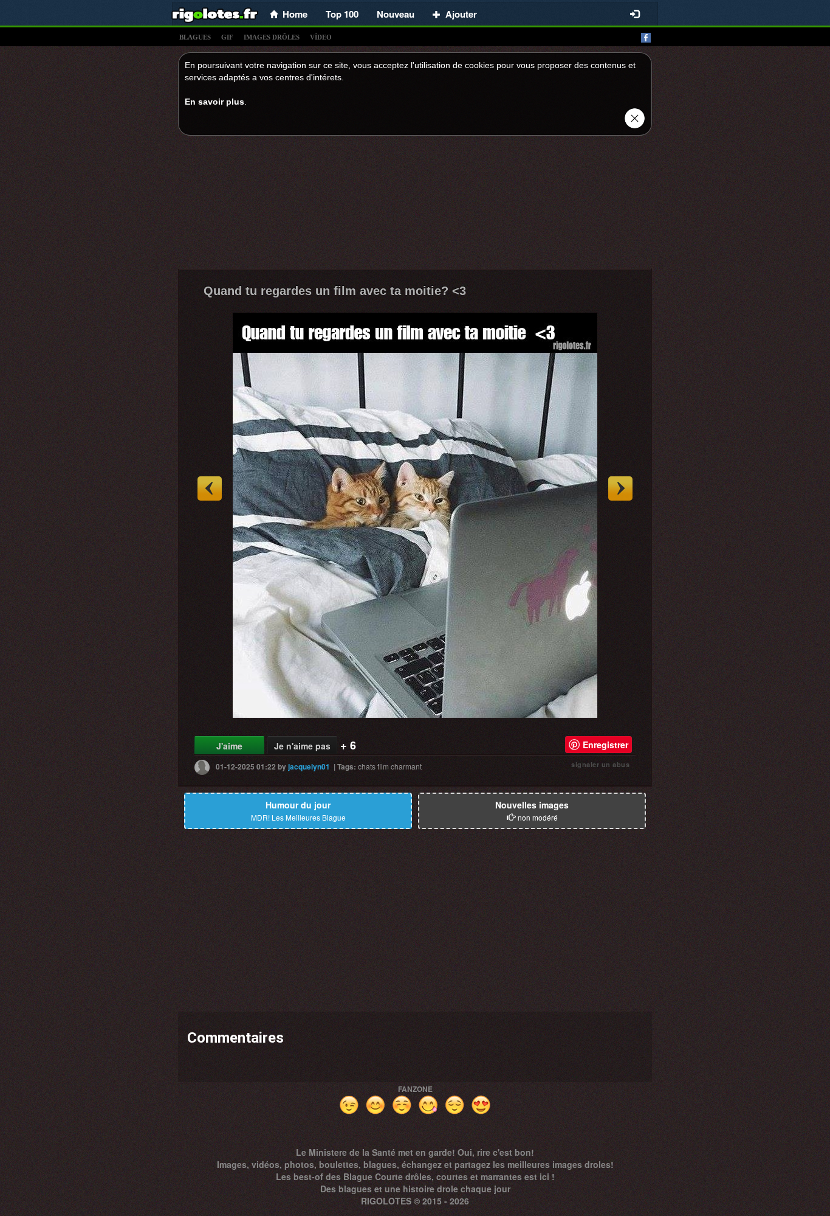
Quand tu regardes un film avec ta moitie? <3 (335, 290)
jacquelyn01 (309, 766)
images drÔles (272, 37)
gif (227, 37)
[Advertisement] (415, 205)
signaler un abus (600, 764)
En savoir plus (214, 101)
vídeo (321, 37)
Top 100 (342, 14)
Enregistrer (605, 744)
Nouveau (395, 14)
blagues (195, 37)
